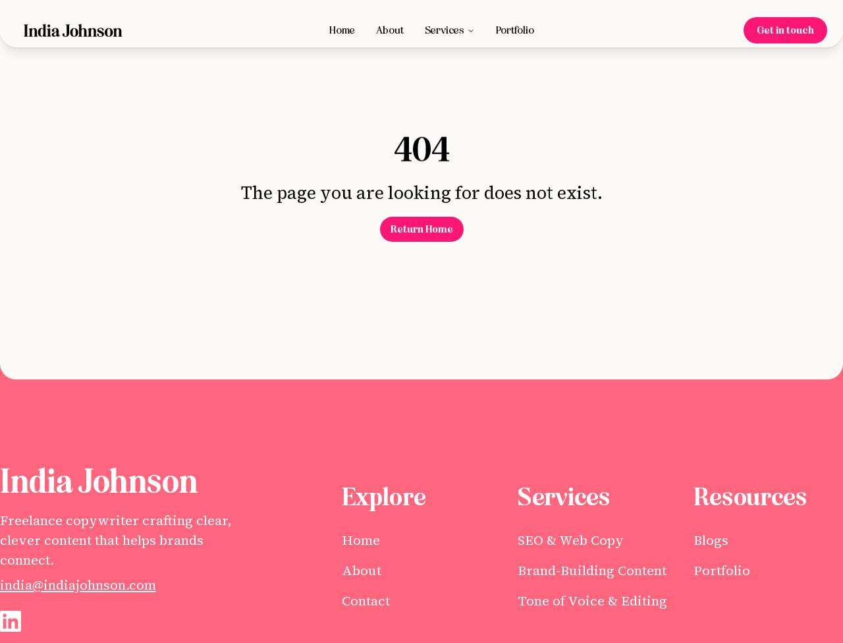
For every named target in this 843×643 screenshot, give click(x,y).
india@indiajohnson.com (78, 585)
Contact (366, 601)
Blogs (710, 540)
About (390, 30)
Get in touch (785, 30)
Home (342, 30)
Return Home (422, 229)
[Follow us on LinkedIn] (10, 621)
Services (444, 30)
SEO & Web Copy (571, 540)
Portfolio (515, 30)
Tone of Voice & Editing (592, 601)
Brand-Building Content (592, 570)
